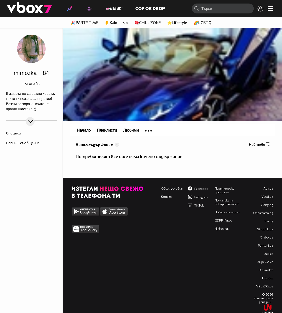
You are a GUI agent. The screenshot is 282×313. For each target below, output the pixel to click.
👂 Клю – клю (116, 22)
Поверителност (227, 212)
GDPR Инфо (223, 220)
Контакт (266, 270)
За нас (268, 253)
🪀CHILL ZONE (147, 22)
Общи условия (172, 188)
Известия (222, 228)
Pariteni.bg (265, 245)
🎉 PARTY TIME (84, 22)
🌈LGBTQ (203, 22)
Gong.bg (267, 205)
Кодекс (166, 196)
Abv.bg (268, 188)
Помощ (267, 278)
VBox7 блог (264, 286)
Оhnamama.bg (263, 213)
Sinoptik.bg (265, 229)
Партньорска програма (224, 190)
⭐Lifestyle (177, 22)
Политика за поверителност (227, 202)
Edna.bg (267, 221)
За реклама (265, 262)
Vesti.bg (267, 196)
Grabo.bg (266, 237)
